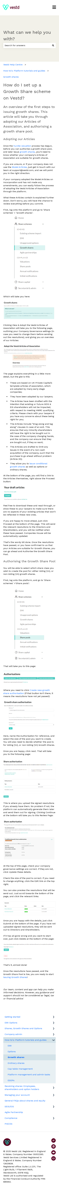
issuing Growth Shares (15, 977)
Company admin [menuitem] (13, 1034)
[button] (53, 1017)
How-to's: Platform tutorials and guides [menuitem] (26, 1040)
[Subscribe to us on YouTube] (53, 1152)
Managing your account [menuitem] (17, 1095)
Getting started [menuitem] (12, 1017)
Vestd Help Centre (13, 64)
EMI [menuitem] (10, 1045)
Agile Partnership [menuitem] (14, 1112)
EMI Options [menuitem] (11, 1022)
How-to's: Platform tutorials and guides (24, 70)
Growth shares (11, 77)
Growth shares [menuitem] (16, 1057)
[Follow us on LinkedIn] (53, 1146)
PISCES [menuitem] (8, 1124)
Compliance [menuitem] (11, 1118)
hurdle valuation (22, 146)
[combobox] (26, 45)
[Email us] (53, 1158)
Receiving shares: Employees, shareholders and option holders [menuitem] (22, 1087)
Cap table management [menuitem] (20, 1069)
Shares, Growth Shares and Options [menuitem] (23, 1028)
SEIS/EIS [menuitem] (9, 1106)
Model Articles (19, 167)
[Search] (53, 45)
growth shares (27, 152)
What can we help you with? (27, 35)
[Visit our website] (53, 1140)
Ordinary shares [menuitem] (16, 1063)
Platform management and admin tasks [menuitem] (29, 1074)
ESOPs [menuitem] (11, 1080)
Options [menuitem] (12, 1051)
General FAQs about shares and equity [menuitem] (25, 1100)
